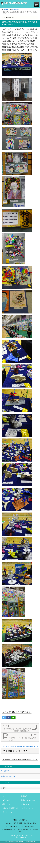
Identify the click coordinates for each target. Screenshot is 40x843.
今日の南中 (15, 9)
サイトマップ (7, 812)
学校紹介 (24, 796)
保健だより (25, 804)
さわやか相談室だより (10, 808)
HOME (6, 9)
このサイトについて (28, 808)
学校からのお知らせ (8, 776)
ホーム (4, 796)
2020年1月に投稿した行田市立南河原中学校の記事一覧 (20, 746)
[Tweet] (4, 717)
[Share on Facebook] (8, 717)
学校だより (6, 804)
